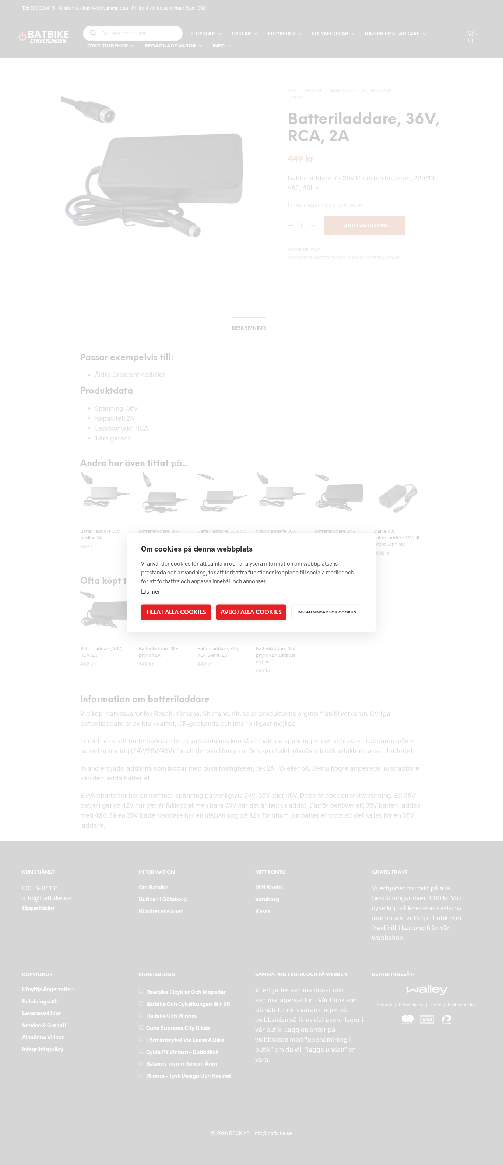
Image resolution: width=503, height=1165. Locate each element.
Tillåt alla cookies (176, 612)
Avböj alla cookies (251, 612)
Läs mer (150, 591)
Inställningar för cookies (327, 612)
